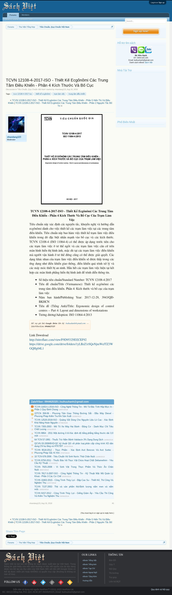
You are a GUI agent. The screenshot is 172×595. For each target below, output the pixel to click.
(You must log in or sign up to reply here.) (97, 513)
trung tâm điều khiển (77, 94)
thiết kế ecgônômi (43, 94)
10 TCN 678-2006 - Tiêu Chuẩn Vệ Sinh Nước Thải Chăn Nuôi (64, 456)
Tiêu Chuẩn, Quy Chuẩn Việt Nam (31, 89)
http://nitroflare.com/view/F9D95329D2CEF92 (58, 339)
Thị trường (114, 573)
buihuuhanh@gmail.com (75, 323)
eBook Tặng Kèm (90, 576)
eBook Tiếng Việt (89, 560)
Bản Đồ (112, 560)
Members (25, 15)
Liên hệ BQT (114, 581)
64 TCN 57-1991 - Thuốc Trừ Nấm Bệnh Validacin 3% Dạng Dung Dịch (68, 439)
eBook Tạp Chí (89, 568)
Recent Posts (27, 19)
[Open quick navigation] (112, 27)
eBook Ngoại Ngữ (90, 572)
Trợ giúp (113, 577)
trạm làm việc (59, 94)
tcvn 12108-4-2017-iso (22, 94)
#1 (113, 503)
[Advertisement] (60, 54)
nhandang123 (60, 89)
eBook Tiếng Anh (89, 564)
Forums (13, 15)
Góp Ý (112, 564)
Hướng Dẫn (87, 581)
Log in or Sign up (157, 3)
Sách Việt (148, 62)
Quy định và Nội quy (160, 589)
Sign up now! (140, 31)
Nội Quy (112, 569)
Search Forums (12, 19)
